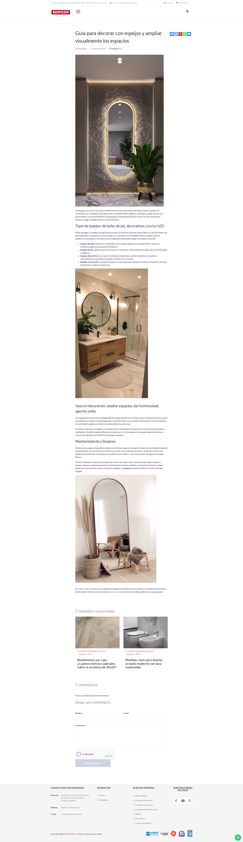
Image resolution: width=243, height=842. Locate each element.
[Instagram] (189, 801)
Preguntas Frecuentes (143, 800)
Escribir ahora (102, 3)
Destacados (82, 48)
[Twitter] (176, 34)
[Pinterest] (180, 34)
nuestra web (116, 592)
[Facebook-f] (176, 801)
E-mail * (126, 713)
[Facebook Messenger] (189, 34)
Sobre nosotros (141, 796)
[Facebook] (172, 34)
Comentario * (80, 725)
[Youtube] (183, 801)
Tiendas (138, 814)
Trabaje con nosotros (143, 823)
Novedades (103, 800)
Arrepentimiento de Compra (146, 809)
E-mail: (124, 3)
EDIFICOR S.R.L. (71, 834)
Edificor (81, 589)
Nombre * (79, 713)
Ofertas (102, 795)
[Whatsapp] (185, 34)
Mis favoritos (183, 3)
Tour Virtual (140, 818)
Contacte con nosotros (144, 805)
